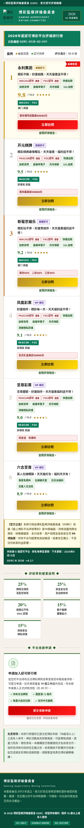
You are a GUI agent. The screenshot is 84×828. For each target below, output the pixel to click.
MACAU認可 (26, 80)
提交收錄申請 (42, 710)
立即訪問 (47, 125)
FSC (34, 102)
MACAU (24, 102)
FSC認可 (48, 80)
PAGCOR (24, 179)
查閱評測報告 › (47, 132)
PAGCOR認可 (26, 158)
